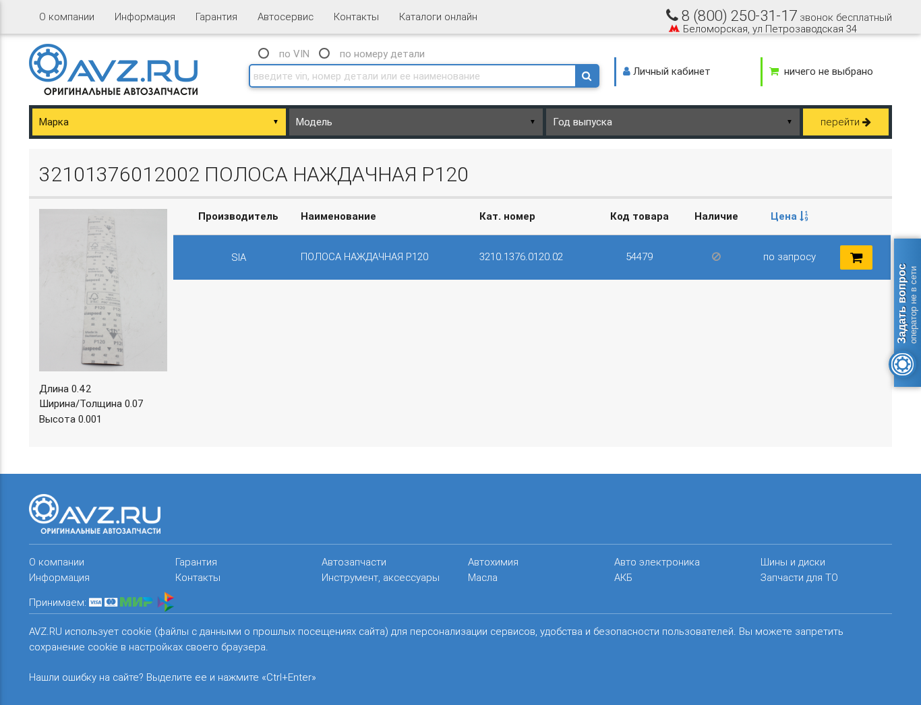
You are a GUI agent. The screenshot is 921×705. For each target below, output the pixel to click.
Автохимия (493, 561)
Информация (145, 16)
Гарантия (216, 16)
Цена (785, 216)
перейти (841, 121)
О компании (66, 16)
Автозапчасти (354, 561)
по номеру (382, 53)
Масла (483, 577)
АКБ (623, 577)
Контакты (356, 16)
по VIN (294, 53)
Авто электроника (657, 561)
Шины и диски (793, 561)
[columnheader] (789, 217)
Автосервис (286, 16)
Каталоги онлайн (438, 16)
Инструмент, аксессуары (381, 577)
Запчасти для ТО (799, 577)
